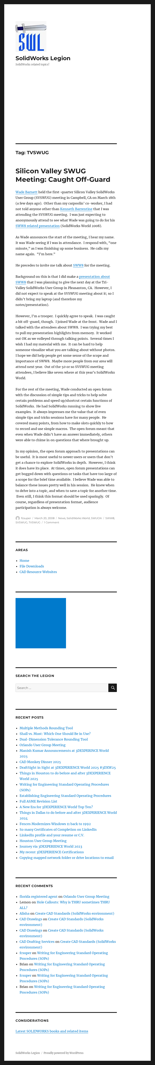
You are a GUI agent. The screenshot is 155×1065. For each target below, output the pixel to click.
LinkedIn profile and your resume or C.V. (52, 835)
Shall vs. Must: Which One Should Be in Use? (55, 734)
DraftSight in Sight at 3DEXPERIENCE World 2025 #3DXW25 (68, 767)
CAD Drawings (31, 919)
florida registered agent (39, 897)
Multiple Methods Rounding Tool (46, 728)
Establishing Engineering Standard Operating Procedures (65, 796)
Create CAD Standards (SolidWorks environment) (74, 913)
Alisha (24, 913)
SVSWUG (21, 522)
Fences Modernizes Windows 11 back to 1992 (55, 824)
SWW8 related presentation (38, 226)
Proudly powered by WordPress (64, 1053)
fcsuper (26, 518)
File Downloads (32, 566)
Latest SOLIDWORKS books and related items (52, 1031)
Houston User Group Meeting (43, 841)
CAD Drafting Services (37, 942)
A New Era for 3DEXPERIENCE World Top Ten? (56, 807)
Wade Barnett (27, 192)
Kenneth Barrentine (76, 209)
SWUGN (96, 518)
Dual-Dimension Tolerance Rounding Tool (54, 739)
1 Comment (51, 522)
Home (24, 561)
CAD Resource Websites (38, 572)
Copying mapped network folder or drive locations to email (67, 858)
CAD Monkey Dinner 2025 (40, 762)
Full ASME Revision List (38, 801)
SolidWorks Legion (43, 58)
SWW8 (78, 265)
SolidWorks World (78, 518)
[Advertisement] (78, 113)
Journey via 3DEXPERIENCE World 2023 (51, 846)
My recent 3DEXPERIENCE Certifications (52, 852)
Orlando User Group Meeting (43, 745)
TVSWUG (34, 522)
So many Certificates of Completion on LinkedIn (58, 829)
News (61, 518)
